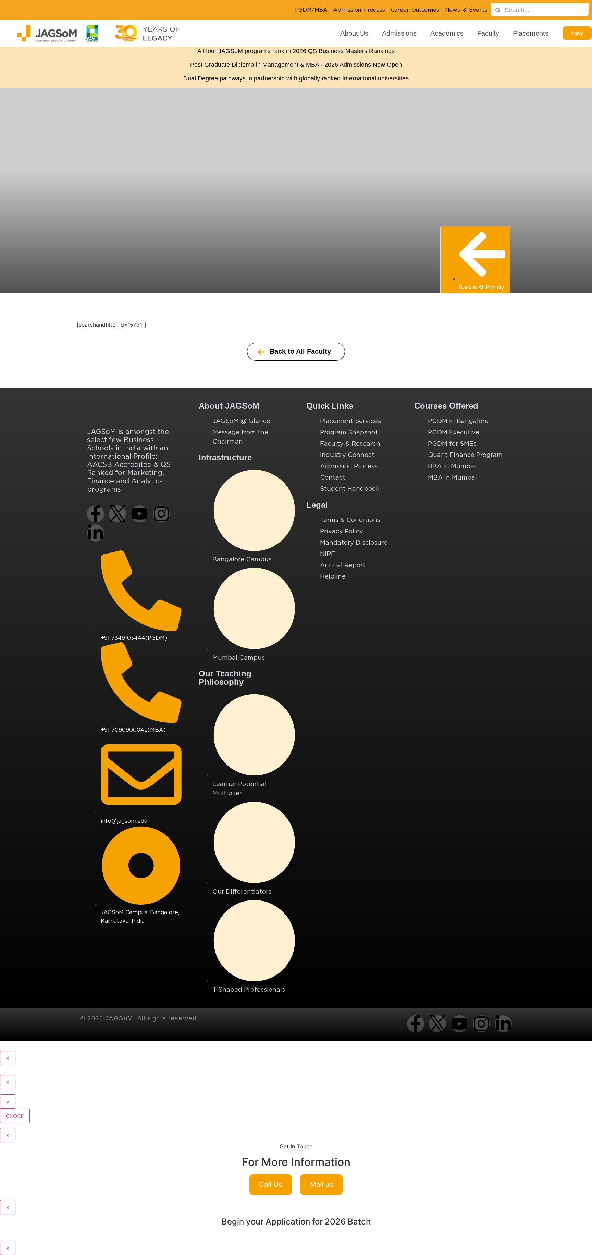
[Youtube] (139, 513)
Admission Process (359, 10)
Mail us (321, 1184)
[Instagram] (161, 513)
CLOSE (15, 1116)
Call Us (270, 1184)
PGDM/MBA (311, 10)
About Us (354, 33)
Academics (447, 33)
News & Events (466, 10)
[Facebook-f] (95, 513)
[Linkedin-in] (95, 533)
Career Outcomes (415, 10)
